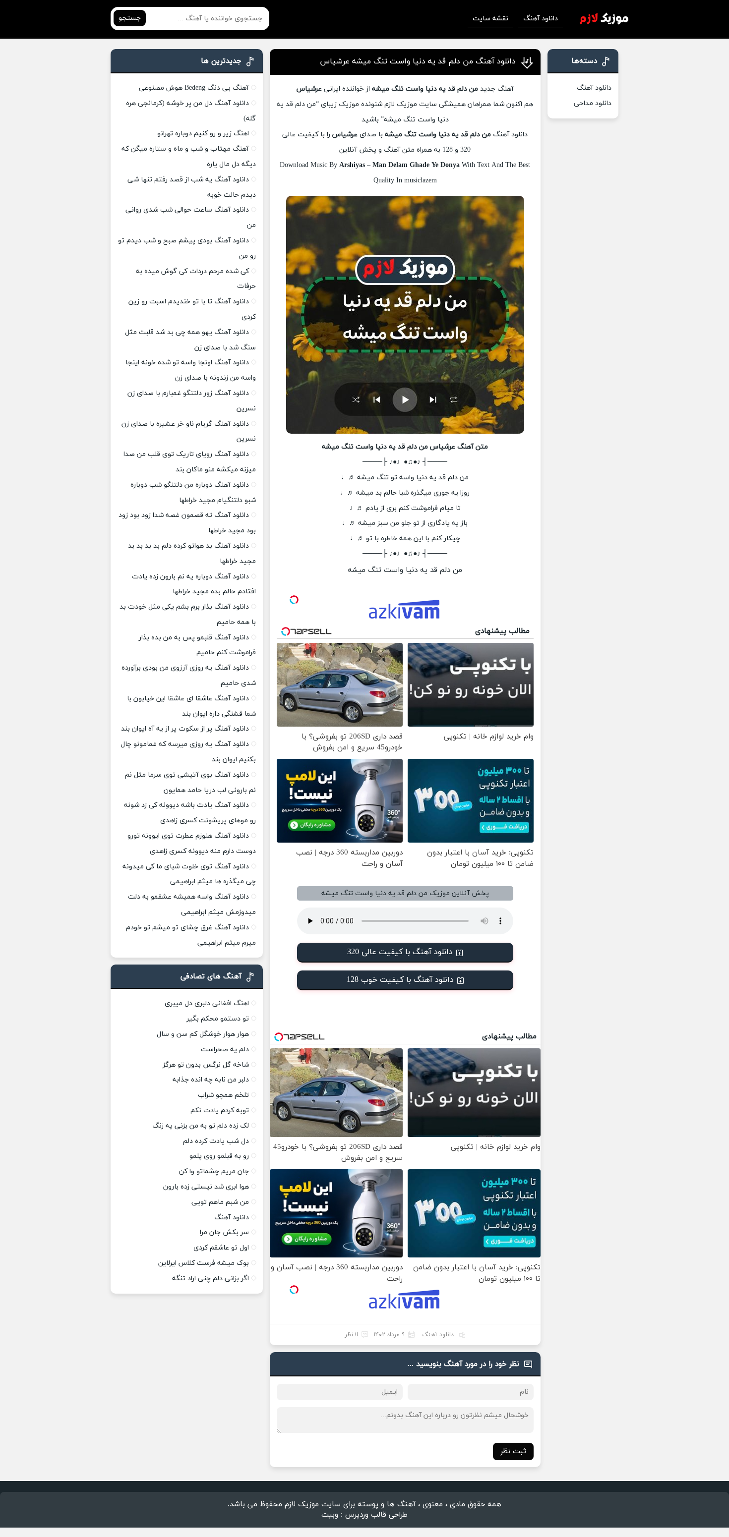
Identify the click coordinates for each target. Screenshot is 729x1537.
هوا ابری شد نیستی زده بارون (206, 1187)
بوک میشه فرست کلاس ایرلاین (203, 1263)
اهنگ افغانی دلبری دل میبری (207, 1003)
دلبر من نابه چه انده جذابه (211, 1079)
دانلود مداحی (592, 103)
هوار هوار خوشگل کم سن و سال (203, 1034)
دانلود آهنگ (540, 18)
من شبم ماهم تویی (220, 1202)
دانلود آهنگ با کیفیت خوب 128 (400, 979)
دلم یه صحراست (225, 1049)
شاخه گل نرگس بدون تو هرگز (206, 1065)
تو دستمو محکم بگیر (217, 1019)
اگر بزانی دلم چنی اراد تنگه (210, 1278)
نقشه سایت (490, 18)
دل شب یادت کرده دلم (216, 1141)
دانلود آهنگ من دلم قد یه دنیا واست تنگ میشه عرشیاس (418, 61)
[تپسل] (294, 600)
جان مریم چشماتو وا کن (214, 1171)
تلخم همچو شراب (223, 1095)
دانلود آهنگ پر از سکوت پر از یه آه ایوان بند (185, 729)
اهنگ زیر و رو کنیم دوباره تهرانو (203, 133)
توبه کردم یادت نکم (219, 1110)
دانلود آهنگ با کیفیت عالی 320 (400, 952)
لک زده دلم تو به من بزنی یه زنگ (200, 1126)
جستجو (130, 18)
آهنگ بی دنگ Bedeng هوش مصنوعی (194, 88)
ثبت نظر (513, 1451)
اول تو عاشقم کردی (221, 1247)
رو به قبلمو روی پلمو (219, 1156)
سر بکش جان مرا (224, 1232)
